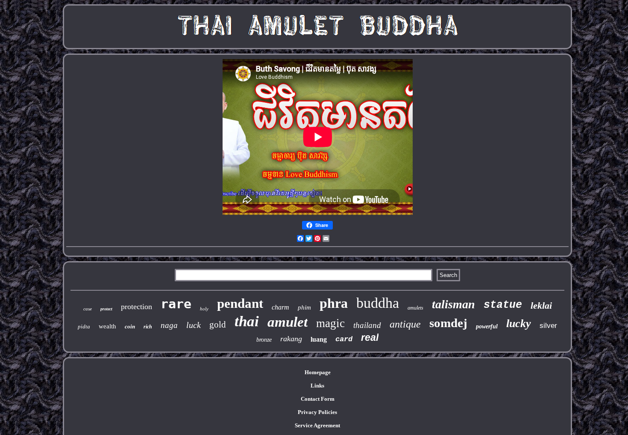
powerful (487, 326)
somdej (448, 323)
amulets (415, 308)
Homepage (318, 372)
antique (405, 324)
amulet (287, 322)
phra (334, 303)
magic (330, 323)
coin (130, 326)
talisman (453, 304)
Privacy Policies (317, 412)
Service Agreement (317, 425)
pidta (84, 326)
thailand (367, 325)
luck (193, 325)
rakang (291, 338)
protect (106, 309)
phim (304, 307)
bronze (264, 340)
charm (280, 307)
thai (247, 321)
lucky (518, 323)
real (370, 337)
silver (548, 326)
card (343, 339)
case (87, 308)
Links (317, 385)
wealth (107, 326)
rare (176, 303)
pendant (240, 303)
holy (204, 308)
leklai (541, 305)
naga (169, 325)
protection (136, 306)
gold (217, 324)
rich (148, 327)
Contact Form (318, 399)
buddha (377, 303)
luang (319, 339)
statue (503, 305)
